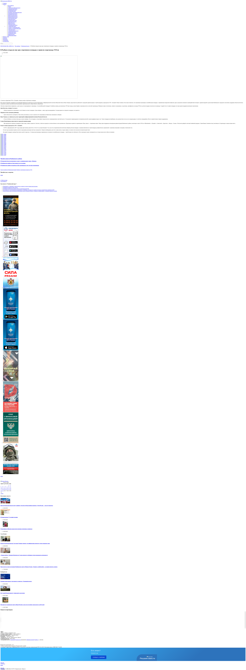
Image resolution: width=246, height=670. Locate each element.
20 (5, 489)
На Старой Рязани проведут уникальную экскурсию (13, 593)
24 (1, 490)
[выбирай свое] (10, 380)
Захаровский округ (12, 10)
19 (4, 489)
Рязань (9, 6)
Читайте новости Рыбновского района (11, 158)
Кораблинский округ (12, 14)
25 (2, 490)
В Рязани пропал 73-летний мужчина (9, 517)
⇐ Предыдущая (4, 180)
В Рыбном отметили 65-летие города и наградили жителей (16, 188)
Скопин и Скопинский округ (14, 28)
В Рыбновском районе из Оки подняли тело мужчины (13, 163)
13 (5, 487)
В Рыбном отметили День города (10, 187)
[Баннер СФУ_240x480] (10, 442)
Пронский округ (11, 19)
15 (8, 487)
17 (1, 489)
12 (4, 487)
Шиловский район (12, 35)
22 (8, 489)
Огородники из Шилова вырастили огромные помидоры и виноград (16, 528)
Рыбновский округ (12, 21)
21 (7, 489)
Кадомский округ (12, 11)
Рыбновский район (12, 169)
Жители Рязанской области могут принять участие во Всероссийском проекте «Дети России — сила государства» (27, 505)
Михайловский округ (13, 17)
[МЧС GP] (10, 318)
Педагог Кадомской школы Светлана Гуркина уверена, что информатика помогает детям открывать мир (25, 543)
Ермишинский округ (12, 9)
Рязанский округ (11, 24)
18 (2, 489)
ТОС (31, 169)
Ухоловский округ (12, 32)
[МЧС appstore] (10, 349)
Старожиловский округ (13, 30)
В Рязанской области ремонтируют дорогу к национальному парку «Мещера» (19, 161)
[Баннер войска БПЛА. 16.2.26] (10, 225)
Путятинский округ (12, 20)
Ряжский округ (11, 22)
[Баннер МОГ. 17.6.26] (10, 473)
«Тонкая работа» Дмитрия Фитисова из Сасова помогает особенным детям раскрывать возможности (24, 555)
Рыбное (18, 169)
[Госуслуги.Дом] (10, 256)
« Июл (2, 493)
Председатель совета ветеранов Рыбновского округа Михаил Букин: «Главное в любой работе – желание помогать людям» (30, 191)
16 (10, 487)
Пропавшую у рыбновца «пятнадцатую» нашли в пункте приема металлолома (20, 186)
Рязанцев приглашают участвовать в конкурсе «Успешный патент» (16, 581)
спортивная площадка (25, 169)
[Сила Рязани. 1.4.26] (10, 287)
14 (7, 487)
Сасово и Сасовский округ (14, 27)
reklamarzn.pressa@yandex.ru (32, 639)
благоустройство (4, 169)
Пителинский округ (12, 18)
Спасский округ (11, 29)
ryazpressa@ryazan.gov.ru (15, 639)
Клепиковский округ (12, 13)
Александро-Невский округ (14, 7)
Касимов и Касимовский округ (15, 12)
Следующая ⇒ (4, 181)
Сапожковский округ (12, 25)
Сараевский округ (12, 26)
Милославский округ (12, 15)
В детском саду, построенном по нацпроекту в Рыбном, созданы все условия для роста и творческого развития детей (28, 189)
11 (2, 487)
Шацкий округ (11, 34)
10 (1, 487)
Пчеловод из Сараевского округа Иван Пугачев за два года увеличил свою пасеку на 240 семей (22, 604)
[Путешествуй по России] (10, 411)
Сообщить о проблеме (99, 657)
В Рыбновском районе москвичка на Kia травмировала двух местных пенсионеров (20, 165)
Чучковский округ (12, 33)
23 (10, 489)
